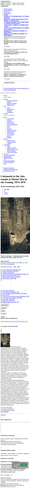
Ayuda (2, 483)
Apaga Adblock (5, 410)
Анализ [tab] (6, 193)
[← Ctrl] (8, 278)
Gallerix (8, 475)
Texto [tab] (5, 192)
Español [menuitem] (15, 88)
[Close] (1, 447)
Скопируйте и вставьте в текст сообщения (12, 470)
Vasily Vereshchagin (9, 264)
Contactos (16, 483)
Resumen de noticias (9, 82)
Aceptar (24, 464)
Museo (7, 96)
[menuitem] (28, 88)
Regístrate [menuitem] (13, 90)
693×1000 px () (22, 262)
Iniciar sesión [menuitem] (7, 90)
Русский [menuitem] (6, 88)
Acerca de (11, 483)
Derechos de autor (10, 486)
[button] (8, 9)
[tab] (6, 189)
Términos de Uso (14, 485)
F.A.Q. (6, 483)
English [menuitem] (11, 88)
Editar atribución (5, 261)
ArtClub (9, 114)
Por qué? (15, 326)
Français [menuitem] (19, 88)
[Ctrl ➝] (7, 290)
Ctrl (15, 266)
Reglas (8, 485)
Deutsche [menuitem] (24, 88)
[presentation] (16, 195)
